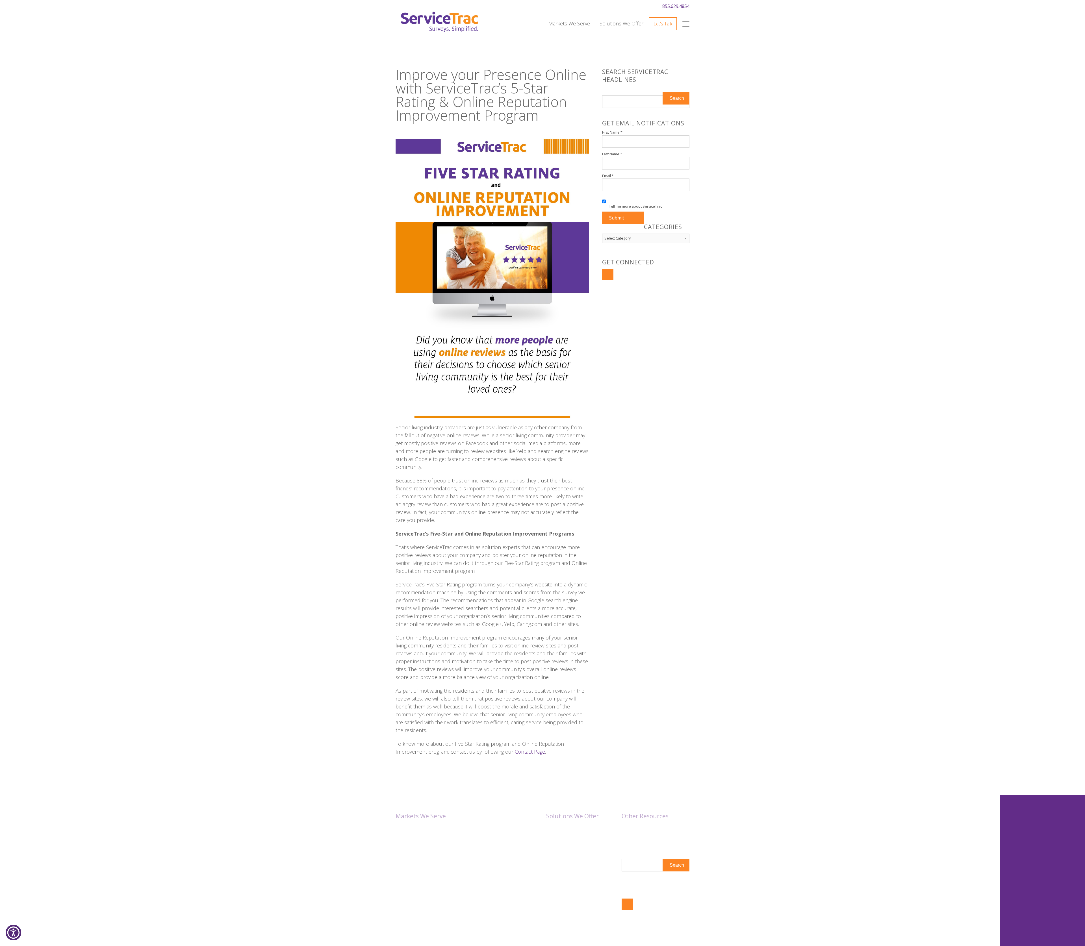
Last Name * (612, 154)
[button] (13, 932)
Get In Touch (637, 881)
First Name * (612, 132)
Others (403, 836)
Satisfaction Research (569, 829)
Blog (627, 836)
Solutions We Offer (621, 23)
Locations (632, 843)
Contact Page (530, 751)
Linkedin (607, 274)
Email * (608, 175)
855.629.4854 (675, 6)
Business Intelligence (568, 836)
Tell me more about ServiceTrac (635, 206)
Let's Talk (663, 24)
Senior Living (409, 829)
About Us (631, 829)
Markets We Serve (569, 23)
